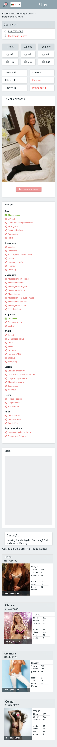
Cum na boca (14, 415)
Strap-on (12, 350)
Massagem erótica (16, 283)
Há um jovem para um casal (20, 254)
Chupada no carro (16, 382)
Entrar (46, 3)
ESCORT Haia (8, 13)
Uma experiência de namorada (21, 374)
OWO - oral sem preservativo (20, 223)
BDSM (11, 343)
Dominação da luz (16, 339)
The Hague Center (25, 13)
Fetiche (11, 238)
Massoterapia (14, 294)
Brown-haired (39, 87)
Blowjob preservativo (17, 371)
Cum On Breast (14, 419)
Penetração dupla (15, 230)
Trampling (12, 362)
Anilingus (12, 390)
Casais (11, 258)
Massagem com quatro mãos (21, 298)
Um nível (12, 219)
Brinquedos (13, 234)
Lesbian (11, 326)
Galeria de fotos (15, 99)
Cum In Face (13, 423)
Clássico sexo (14, 215)
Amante (11, 335)
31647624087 (15, 31)
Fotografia (12, 251)
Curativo (11, 358)
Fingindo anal (14, 403)
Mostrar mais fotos (28, 189)
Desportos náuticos (17, 436)
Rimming (12, 270)
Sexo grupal (13, 226)
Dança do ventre (15, 322)
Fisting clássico (15, 399)
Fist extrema (13, 406)
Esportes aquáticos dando (19, 432)
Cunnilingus (13, 386)
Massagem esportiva (17, 302)
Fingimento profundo (17, 378)
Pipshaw (12, 266)
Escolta (11, 247)
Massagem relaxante (17, 305)
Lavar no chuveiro (15, 262)
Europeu (36, 80)
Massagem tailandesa (18, 290)
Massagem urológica (17, 286)
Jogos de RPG (14, 354)
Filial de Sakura (14, 309)
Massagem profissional (18, 279)
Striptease (12, 318)
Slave (10, 346)
